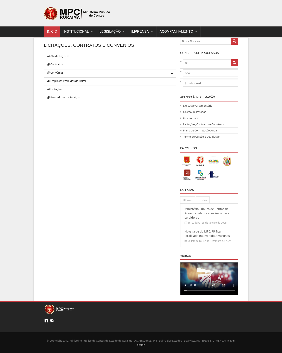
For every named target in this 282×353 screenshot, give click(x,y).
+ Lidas (202, 200)
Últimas (187, 200)
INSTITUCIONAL (76, 31)
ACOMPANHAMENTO (176, 31)
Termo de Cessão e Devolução (201, 136)
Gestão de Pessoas (194, 112)
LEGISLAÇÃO (110, 31)
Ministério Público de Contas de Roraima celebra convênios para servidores (207, 213)
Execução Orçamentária (197, 105)
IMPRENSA (140, 31)
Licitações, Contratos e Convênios (203, 124)
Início (52, 31)
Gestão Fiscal (191, 118)
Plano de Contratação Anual (200, 130)
